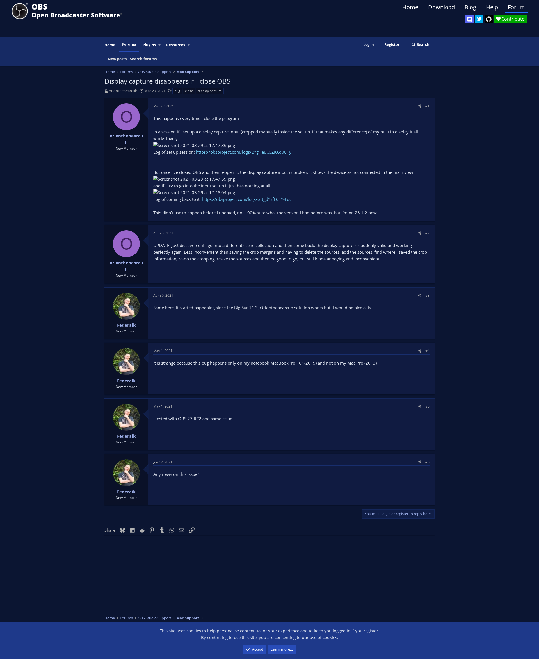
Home (410, 7)
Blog (470, 7)
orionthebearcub (123, 90)
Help (492, 7)
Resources (175, 44)
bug (177, 90)
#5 (427, 406)
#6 (427, 462)
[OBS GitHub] (489, 19)
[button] (159, 45)
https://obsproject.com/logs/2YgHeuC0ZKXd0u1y (243, 152)
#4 (427, 350)
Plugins (149, 44)
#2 (427, 233)
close (189, 90)
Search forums (143, 58)
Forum (516, 7)
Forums (129, 44)
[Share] (419, 106)
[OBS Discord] (469, 19)
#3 (427, 295)
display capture (210, 90)
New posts (117, 58)
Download (441, 7)
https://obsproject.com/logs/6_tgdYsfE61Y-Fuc (246, 199)
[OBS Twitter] (479, 19)
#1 (427, 106)
